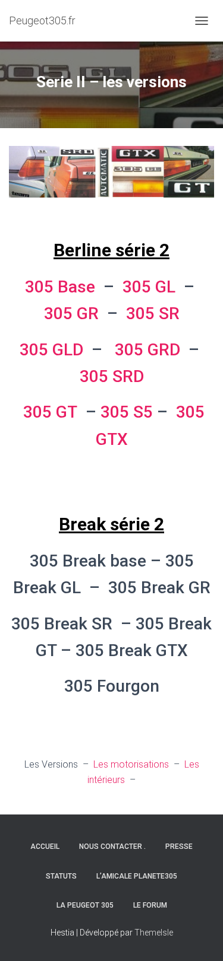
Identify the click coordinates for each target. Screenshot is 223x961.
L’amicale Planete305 (136, 876)
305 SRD (112, 376)
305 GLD (51, 349)
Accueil (44, 846)
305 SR (153, 313)
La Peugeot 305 (85, 905)
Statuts (61, 876)
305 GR (71, 313)
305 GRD (147, 349)
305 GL (149, 287)
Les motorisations (132, 764)
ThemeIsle (153, 932)
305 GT (50, 412)
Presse (179, 846)
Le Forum (150, 905)
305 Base (60, 287)
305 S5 (126, 412)
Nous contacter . (112, 846)
